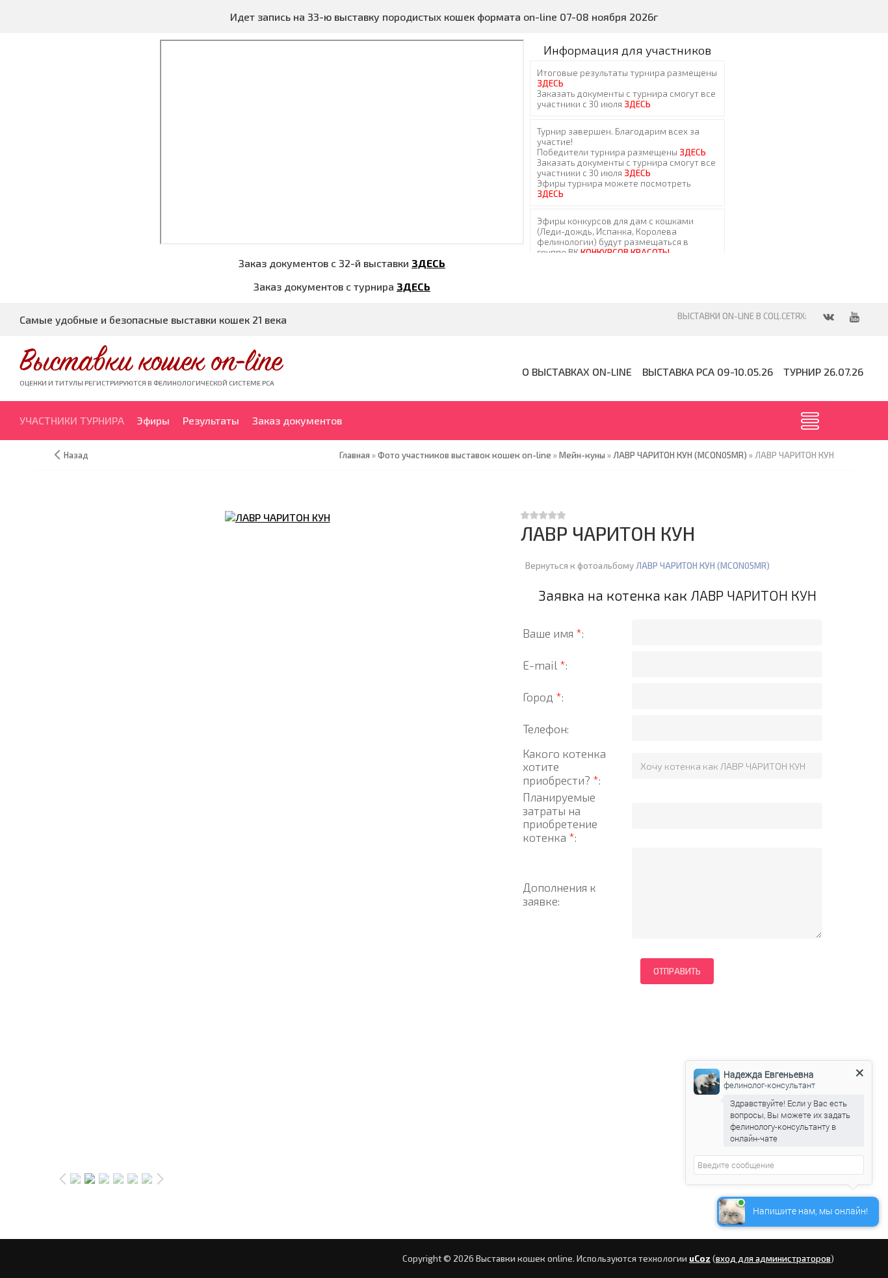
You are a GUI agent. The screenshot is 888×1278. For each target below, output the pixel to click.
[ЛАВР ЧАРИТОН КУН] (277, 517)
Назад (76, 455)
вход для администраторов (773, 1258)
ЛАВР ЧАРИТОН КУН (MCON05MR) (703, 565)
